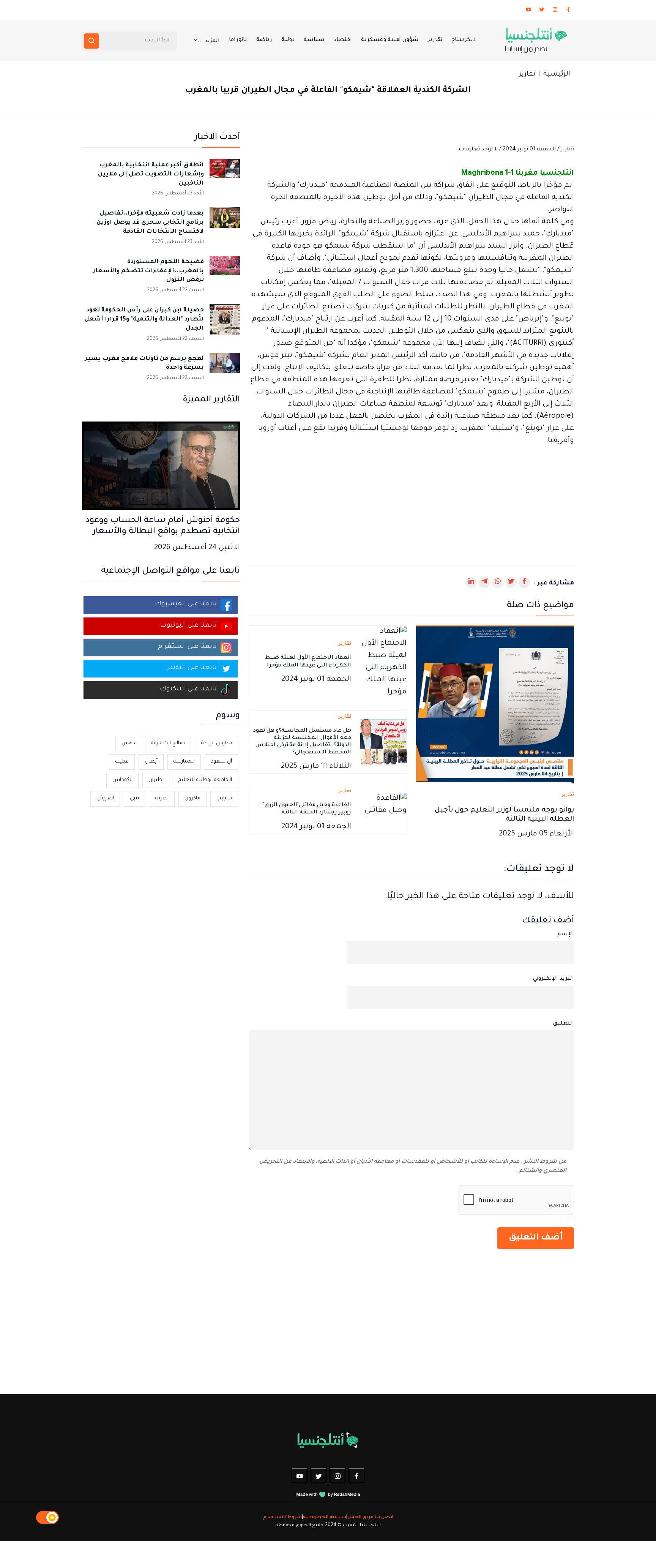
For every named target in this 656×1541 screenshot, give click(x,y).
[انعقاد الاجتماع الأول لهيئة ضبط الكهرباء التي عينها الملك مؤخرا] (383, 662)
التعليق (563, 1024)
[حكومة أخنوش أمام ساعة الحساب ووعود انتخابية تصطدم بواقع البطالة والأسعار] (161, 466)
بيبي (134, 798)
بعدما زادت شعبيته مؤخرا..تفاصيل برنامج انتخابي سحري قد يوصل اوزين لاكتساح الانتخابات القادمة (150, 222)
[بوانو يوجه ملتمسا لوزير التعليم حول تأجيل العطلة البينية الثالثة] (495, 705)
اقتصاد (343, 40)
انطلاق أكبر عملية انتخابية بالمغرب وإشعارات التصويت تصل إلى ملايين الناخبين (151, 174)
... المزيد (208, 41)
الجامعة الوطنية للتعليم (205, 780)
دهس (128, 743)
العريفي (105, 798)
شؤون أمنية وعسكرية (390, 40)
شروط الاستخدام (282, 1517)
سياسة (314, 40)
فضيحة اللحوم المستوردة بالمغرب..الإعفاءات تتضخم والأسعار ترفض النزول (148, 271)
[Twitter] (541, 11)
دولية (288, 40)
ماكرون (192, 798)
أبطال (151, 761)
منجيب (224, 798)
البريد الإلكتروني (553, 979)
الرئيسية (556, 74)
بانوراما (238, 40)
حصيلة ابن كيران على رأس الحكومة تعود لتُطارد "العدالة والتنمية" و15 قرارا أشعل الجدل (144, 319)
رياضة (264, 40)
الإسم (565, 935)
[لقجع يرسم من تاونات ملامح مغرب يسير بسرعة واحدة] (225, 368)
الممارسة (184, 761)
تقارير (435, 40)
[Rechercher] (91, 41)
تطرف (162, 798)
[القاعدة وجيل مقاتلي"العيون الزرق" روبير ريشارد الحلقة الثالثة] (383, 810)
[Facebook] (568, 11)
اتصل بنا (384, 1517)
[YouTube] (528, 11)
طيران (155, 780)
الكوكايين (122, 780)
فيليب (122, 761)
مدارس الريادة (216, 743)
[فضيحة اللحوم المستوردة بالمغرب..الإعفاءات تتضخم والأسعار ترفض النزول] (225, 271)
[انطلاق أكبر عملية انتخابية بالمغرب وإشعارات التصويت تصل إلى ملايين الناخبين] (225, 174)
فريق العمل (360, 1517)
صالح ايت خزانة (168, 743)
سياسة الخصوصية (324, 1517)
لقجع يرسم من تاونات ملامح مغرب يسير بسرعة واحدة (144, 363)
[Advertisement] (411, 500)
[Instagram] (555, 11)
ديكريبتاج (463, 40)
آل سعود (221, 761)
